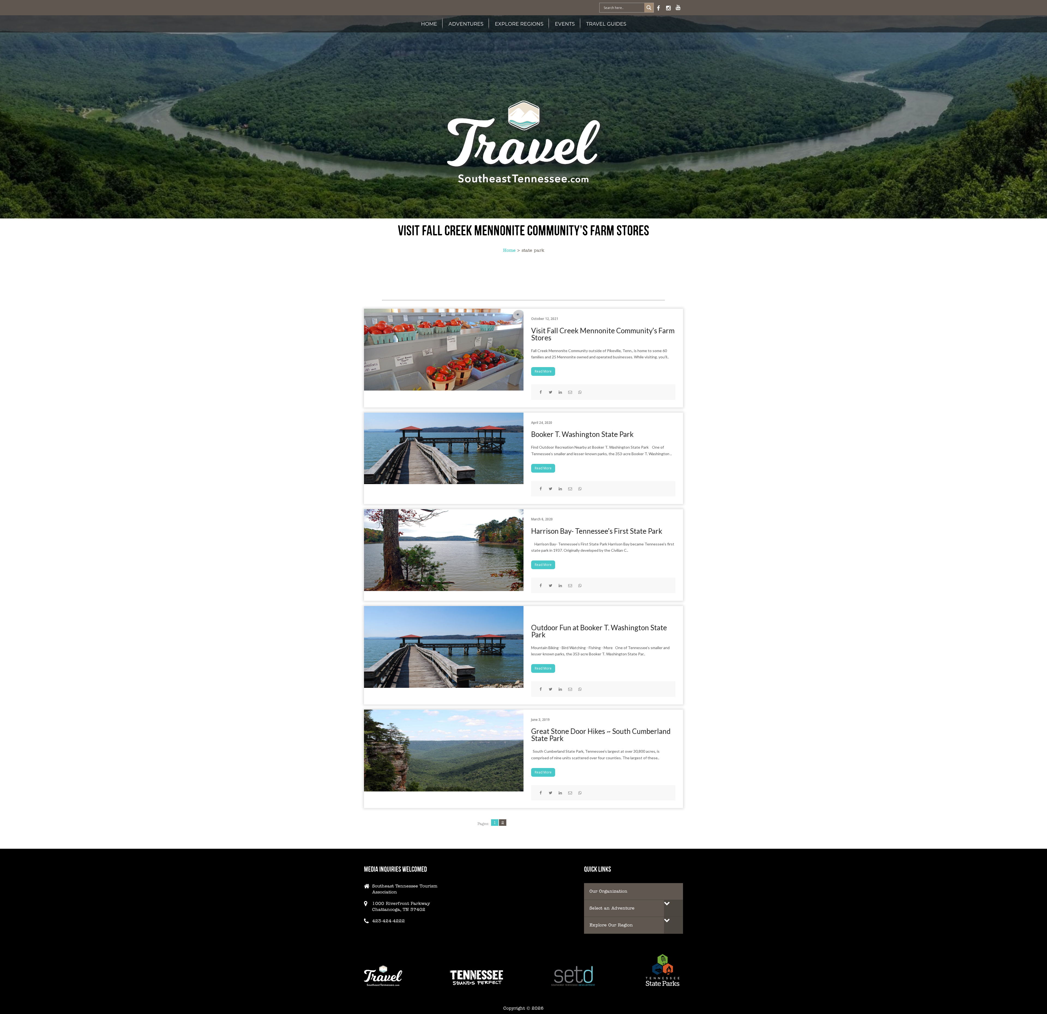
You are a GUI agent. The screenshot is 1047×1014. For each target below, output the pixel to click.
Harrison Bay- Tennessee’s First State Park (596, 531)
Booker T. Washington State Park (582, 434)
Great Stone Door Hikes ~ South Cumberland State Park (600, 735)
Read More (543, 371)
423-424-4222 (388, 920)
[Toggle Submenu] (673, 908)
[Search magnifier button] (649, 7)
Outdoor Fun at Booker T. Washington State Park (599, 631)
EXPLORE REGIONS (519, 23)
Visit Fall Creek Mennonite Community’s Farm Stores (603, 334)
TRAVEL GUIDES (606, 23)
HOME (429, 23)
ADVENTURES (466, 23)
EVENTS (565, 23)
